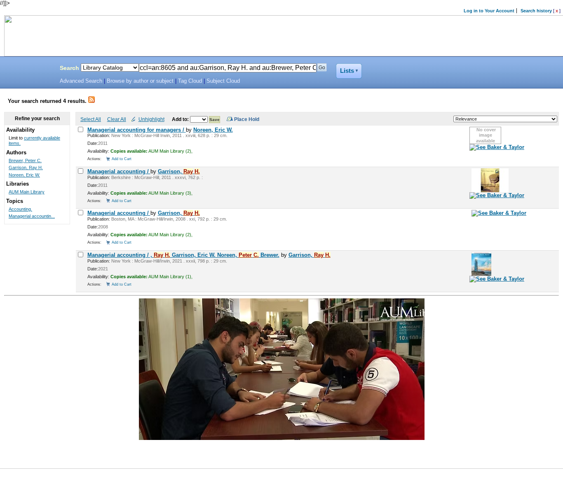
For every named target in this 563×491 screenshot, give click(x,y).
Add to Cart (121, 158)
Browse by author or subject (140, 81)
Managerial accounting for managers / (136, 130)
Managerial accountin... (32, 216)
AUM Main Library (27, 191)
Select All (90, 119)
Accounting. (20, 209)
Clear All (116, 119)
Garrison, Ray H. (26, 167)
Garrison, (179, 171)
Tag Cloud (190, 81)
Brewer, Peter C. (25, 160)
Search (69, 68)
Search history (536, 10)
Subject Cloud (223, 81)
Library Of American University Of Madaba (27, 69)
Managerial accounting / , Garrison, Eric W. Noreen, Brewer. (183, 255)
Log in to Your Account (489, 10)
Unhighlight (151, 119)
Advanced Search (81, 81)
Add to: (181, 119)
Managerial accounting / (118, 171)
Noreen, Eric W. (213, 130)
